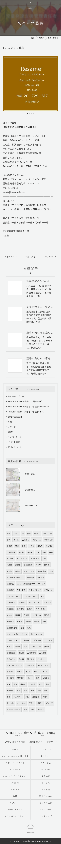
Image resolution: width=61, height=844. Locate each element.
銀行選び (22, 602)
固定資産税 (28, 565)
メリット (10, 558)
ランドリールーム (41, 671)
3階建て (37, 533)
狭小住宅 (10, 678)
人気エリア (11, 659)
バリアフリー (22, 558)
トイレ (9, 646)
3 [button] (31, 113)
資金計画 (10, 609)
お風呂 (9, 546)
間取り (11, 432)
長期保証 (40, 577)
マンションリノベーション (17, 634)
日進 (37, 552)
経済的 (17, 571)
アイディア (48, 640)
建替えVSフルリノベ (14, 665)
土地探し (25, 540)
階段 (29, 533)
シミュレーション (30, 596)
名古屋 (29, 552)
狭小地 (21, 552)
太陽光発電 (41, 571)
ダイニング (47, 533)
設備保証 (30, 577)
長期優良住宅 (12, 628)
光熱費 (9, 565)
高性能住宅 (11, 653)
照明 (8, 540)
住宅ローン (48, 590)
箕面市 (46, 646)
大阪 (27, 697)
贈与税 (46, 565)
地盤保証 (10, 590)
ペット (29, 678)
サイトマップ (46, 816)
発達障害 (10, 690)
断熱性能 (20, 609)
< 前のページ (11, 256)
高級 (25, 709)
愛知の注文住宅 (15, 416)
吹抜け (16, 533)
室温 (15, 684)
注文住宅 (35, 697)
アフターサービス (13, 709)
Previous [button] (6, 85)
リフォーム (36, 540)
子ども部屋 (36, 640)
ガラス (16, 540)
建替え (23, 684)
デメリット (35, 558)
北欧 (25, 690)
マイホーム (36, 615)
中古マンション (37, 634)
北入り (28, 671)
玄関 (18, 690)
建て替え (49, 546)
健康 (44, 621)
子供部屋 (25, 640)
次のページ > (50, 256)
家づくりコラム (15, 447)
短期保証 (10, 584)
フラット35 (11, 602)
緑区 (44, 552)
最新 (37, 678)
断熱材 (29, 609)
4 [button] (33, 113)
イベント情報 (14, 442)
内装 (8, 533)
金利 (42, 596)
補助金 (40, 546)
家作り (46, 615)
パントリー (41, 659)
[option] (30, 83)
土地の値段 (31, 653)
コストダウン (41, 609)
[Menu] (56, 6)
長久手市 (10, 621)
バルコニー (18, 697)
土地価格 (42, 653)
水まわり (10, 671)
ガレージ (49, 703)
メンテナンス (29, 571)
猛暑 (8, 684)
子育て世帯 (21, 590)
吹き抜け (20, 678)
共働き (40, 703)
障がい (38, 565)
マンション (48, 540)
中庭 (25, 646)
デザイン (12, 426)
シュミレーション (13, 596)
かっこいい (21, 703)
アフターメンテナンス (15, 577)
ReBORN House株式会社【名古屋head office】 (29, 406)
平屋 (51, 552)
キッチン (40, 709)
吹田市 (21, 653)
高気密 (36, 621)
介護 (22, 628)
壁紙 (17, 546)
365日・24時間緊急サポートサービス (31, 584)
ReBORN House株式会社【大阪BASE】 (25, 401)
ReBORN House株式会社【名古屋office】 (27, 411)
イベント (47, 602)
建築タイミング (35, 590)
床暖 (41, 684)
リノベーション (15, 437)
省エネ (19, 621)
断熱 (8, 697)
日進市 (26, 615)
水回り (31, 546)
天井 (46, 690)
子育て (45, 697)
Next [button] (55, 85)
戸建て (31, 703)
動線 (44, 558)
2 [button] (29, 113)
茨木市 (21, 659)
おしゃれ (10, 703)
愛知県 (17, 615)
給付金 (9, 615)
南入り (19, 671)
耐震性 (17, 565)
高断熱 (28, 621)
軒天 (39, 690)
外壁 (47, 684)
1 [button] (27, 113)
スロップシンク (44, 665)
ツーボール (30, 665)
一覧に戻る (30, 256)
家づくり (30, 659)
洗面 (24, 546)
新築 (10, 421)
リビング (46, 678)
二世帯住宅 (11, 552)
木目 (32, 690)
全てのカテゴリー (16, 396)
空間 (32, 709)
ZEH (51, 571)
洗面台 (17, 646)
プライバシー (36, 646)
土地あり (32, 684)
